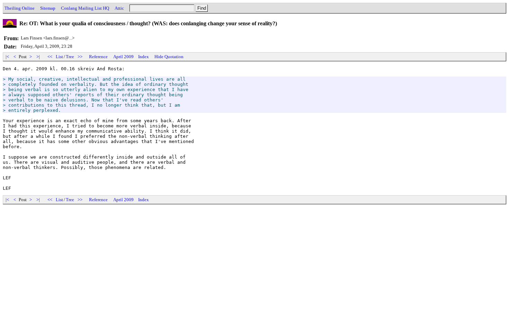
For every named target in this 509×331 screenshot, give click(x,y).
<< (49, 56)
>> (80, 56)
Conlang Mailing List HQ (85, 8)
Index (143, 56)
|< (7, 56)
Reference (98, 56)
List (59, 56)
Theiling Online (20, 8)
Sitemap (47, 8)
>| (38, 56)
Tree (70, 56)
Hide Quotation (169, 56)
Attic (119, 8)
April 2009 (123, 56)
